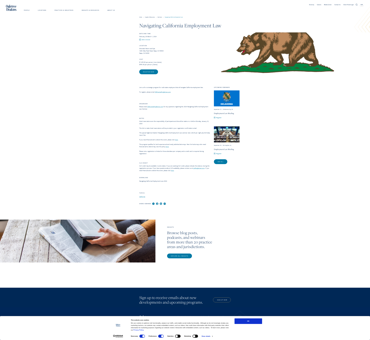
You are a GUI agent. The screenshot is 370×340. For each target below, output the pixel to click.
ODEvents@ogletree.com (163, 92)
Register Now (148, 72)
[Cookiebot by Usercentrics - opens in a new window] (118, 336)
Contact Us (337, 5)
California (142, 197)
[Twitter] (153, 204)
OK (248, 321)
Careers (319, 5)
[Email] (165, 204)
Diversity (311, 5)
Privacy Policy (138, 330)
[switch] (161, 336)
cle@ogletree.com (199, 168)
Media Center (328, 5)
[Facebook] (157, 204)
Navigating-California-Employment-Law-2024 (153, 181)
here (176, 140)
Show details (206, 336)
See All (221, 162)
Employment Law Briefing (224, 113)
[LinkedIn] (161, 204)
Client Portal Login (348, 5)
